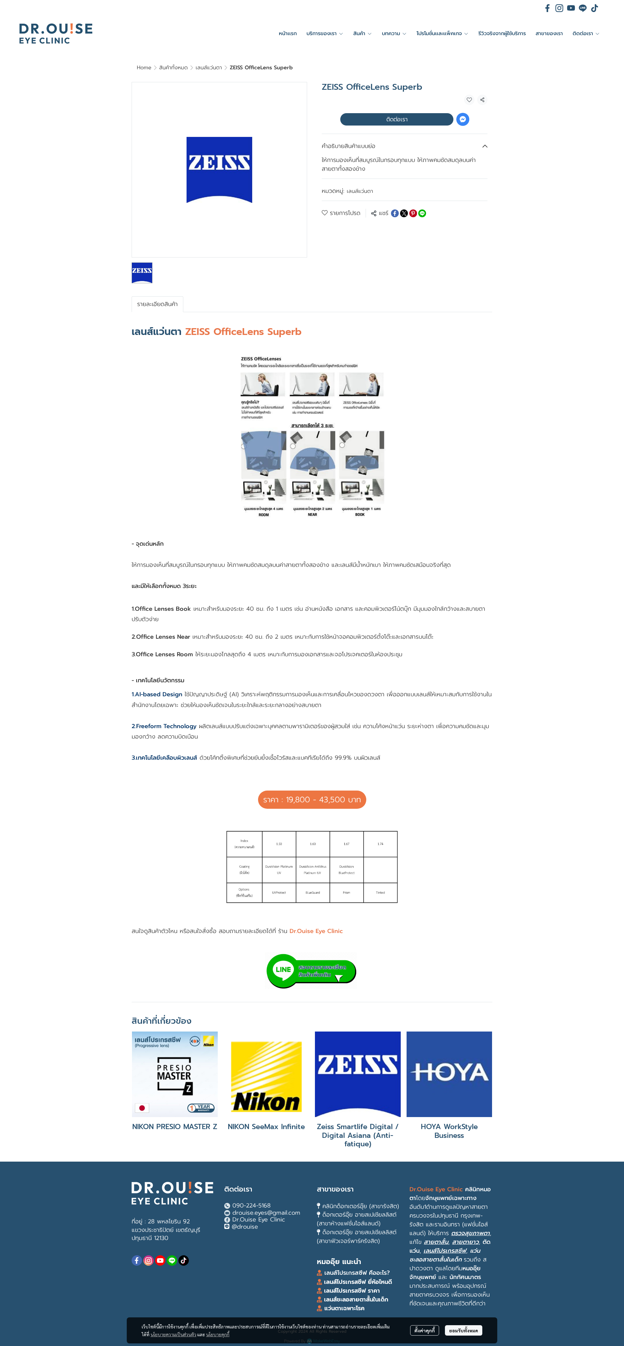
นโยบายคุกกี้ (217, 1334)
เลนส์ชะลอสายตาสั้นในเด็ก (355, 1299)
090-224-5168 (251, 1205)
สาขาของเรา (335, 1189)
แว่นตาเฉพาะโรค (344, 1308)
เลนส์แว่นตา (209, 68)
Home (144, 68)
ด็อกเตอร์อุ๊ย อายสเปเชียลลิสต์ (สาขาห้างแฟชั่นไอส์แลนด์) (356, 1219)
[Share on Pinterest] (413, 213)
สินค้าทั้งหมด (173, 68)
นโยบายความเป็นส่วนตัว (173, 1334)
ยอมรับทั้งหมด (463, 1330)
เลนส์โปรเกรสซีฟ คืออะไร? (357, 1272)
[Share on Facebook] (395, 213)
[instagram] (559, 8)
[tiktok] (594, 8)
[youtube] (571, 8)
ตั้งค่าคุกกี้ (424, 1330)
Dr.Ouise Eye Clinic (258, 1219)
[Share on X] (404, 213)
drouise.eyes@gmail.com (266, 1212)
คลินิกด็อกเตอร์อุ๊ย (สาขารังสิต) (360, 1206)
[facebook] (547, 8)
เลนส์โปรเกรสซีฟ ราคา (352, 1290)
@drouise (245, 1226)
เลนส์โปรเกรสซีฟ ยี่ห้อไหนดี (357, 1281)
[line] (583, 8)
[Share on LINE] (422, 213)
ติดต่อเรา (397, 119)
